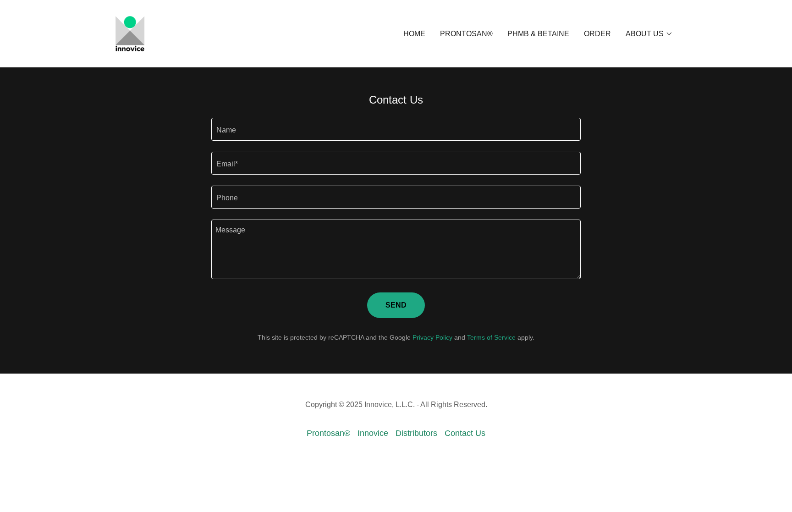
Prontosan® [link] (466, 34)
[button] (649, 33)
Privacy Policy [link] (432, 337)
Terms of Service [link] (491, 337)
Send (396, 305)
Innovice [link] (373, 433)
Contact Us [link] (465, 433)
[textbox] (395, 129)
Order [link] (597, 34)
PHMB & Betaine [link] (538, 34)
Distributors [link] (416, 433)
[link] (130, 33)
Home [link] (414, 34)
